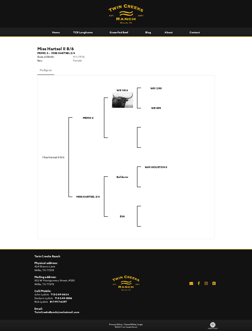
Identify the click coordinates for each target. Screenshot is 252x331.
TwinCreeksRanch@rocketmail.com (56, 312)
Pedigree (46, 70)
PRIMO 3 (42, 53)
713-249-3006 (63, 298)
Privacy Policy (115, 324)
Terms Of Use (130, 324)
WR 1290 (156, 88)
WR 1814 (122, 90)
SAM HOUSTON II (156, 167)
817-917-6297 (58, 301)
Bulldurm (122, 177)
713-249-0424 (60, 294)
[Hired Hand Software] (213, 325)
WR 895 (156, 108)
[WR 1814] (122, 99)
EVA (122, 216)
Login (140, 324)
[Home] (126, 282)
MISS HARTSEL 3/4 (63, 53)
